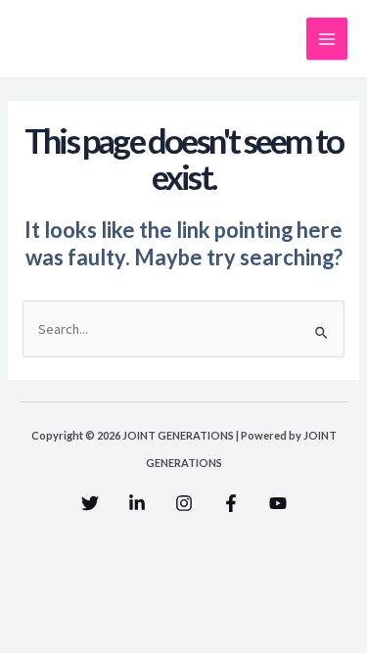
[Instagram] (184, 503)
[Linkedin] (137, 503)
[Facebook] (231, 503)
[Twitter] (90, 503)
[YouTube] (278, 503)
